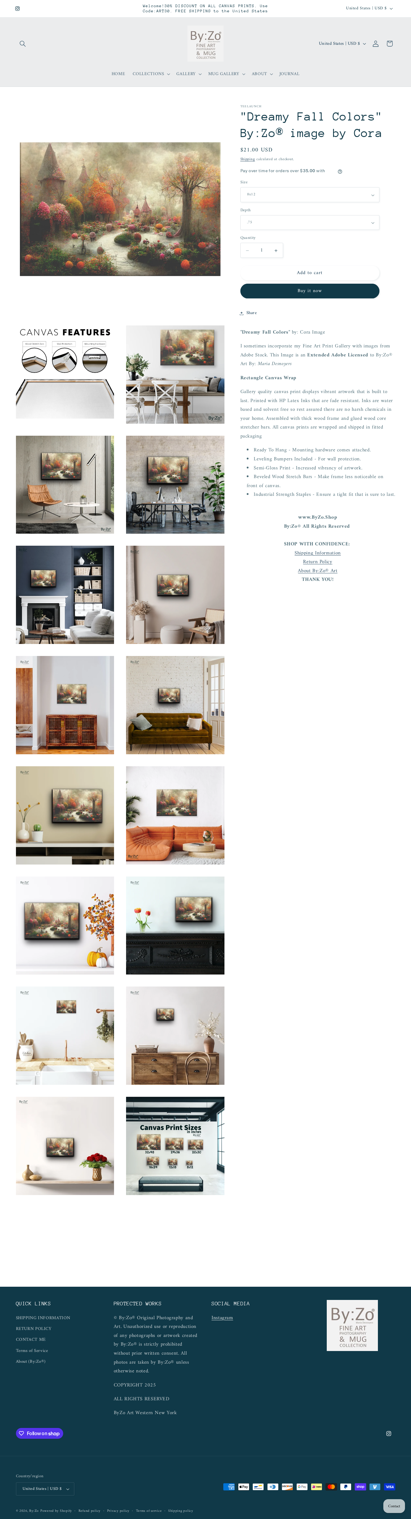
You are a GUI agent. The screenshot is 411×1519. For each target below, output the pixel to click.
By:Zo (34, 1511)
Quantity (248, 238)
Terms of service (149, 1511)
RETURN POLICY (34, 1329)
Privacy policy (118, 1511)
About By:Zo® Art (317, 570)
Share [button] (251, 313)
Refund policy (90, 1511)
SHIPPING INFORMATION (43, 1318)
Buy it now (310, 291)
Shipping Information (318, 553)
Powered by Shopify (56, 1511)
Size (244, 183)
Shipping (247, 159)
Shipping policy (180, 1511)
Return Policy (317, 562)
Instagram (222, 1317)
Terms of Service (32, 1351)
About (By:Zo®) (31, 1361)
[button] (23, 43)
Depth (245, 210)
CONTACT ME (31, 1340)
